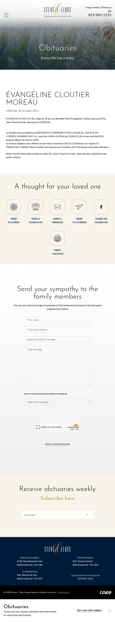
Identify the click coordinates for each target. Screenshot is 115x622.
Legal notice (64, 592)
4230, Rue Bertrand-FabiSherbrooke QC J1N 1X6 (30, 563)
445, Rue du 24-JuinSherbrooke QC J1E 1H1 (29, 576)
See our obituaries (89, 610)
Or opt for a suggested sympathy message (45, 394)
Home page (51, 4)
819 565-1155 (99, 15)
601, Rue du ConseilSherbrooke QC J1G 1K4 (85, 563)
